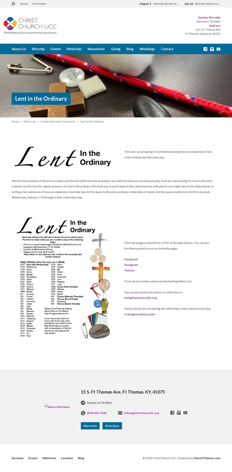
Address (214, 25)
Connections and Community (57, 121)
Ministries (74, 49)
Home (24, 3)
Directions (112, 425)
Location (67, 458)
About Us (19, 49)
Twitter (129, 270)
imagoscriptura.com (141, 314)
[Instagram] (212, 49)
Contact (167, 49)
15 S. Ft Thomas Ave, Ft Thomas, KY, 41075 (123, 391)
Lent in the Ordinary (41, 98)
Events (56, 49)
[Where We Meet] (57, 407)
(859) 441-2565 (97, 413)
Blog (130, 49)
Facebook (131, 259)
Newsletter (96, 49)
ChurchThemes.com (206, 458)
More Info (90, 425)
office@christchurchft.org (141, 413)
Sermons (18, 458)
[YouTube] (218, 49)
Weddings (147, 49)
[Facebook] (205, 49)
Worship (38, 49)
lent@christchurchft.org (140, 297)
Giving (116, 49)
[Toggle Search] (13, 4)
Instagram (131, 264)
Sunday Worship (209, 17)
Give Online (39, 3)
